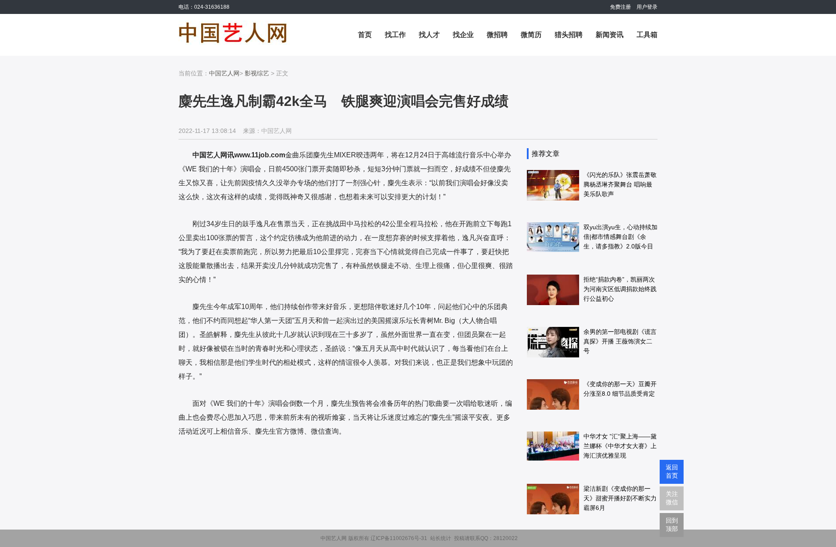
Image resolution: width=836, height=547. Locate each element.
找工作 (395, 34)
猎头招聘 (569, 34)
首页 (365, 34)
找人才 (429, 34)
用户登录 (647, 7)
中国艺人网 (224, 73)
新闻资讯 (610, 34)
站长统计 (440, 538)
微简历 (531, 34)
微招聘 (497, 34)
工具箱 (647, 34)
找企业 (463, 34)
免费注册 (620, 7)
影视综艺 (257, 73)
